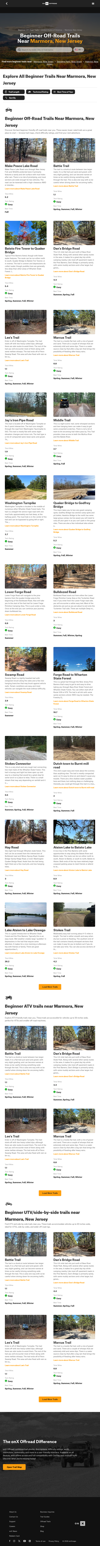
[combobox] (46, 49)
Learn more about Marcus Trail (74, 348)
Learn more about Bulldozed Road (74, 602)
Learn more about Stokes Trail (74, 940)
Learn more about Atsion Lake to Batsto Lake (74, 858)
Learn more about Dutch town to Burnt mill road (74, 774)
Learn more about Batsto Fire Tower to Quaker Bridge (26, 262)
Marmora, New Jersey (43, 61)
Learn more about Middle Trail (74, 430)
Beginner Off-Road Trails (28, 30)
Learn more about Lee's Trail (26, 348)
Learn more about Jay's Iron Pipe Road (26, 430)
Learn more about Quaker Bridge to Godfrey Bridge (74, 516)
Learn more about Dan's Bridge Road (74, 262)
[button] (14, 92)
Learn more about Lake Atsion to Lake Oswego (26, 940)
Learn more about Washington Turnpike (26, 516)
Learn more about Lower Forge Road (26, 602)
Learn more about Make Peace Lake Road (26, 176)
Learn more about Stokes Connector (26, 774)
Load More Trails (50, 987)
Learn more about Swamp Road (26, 688)
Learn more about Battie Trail (74, 176)
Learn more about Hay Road (26, 858)
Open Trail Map (14, 1467)
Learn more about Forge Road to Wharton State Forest (74, 688)
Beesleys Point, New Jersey (69, 61)
